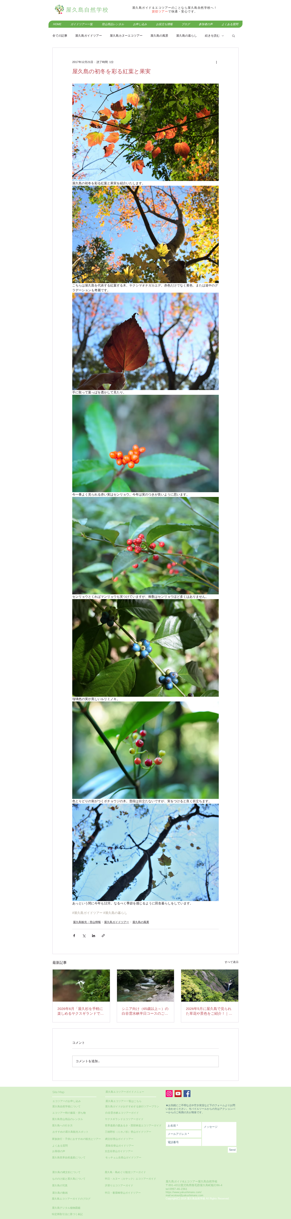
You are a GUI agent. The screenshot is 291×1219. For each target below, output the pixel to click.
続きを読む (212, 35)
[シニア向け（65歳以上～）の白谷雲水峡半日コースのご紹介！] (145, 986)
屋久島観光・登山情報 (87, 922)
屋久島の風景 (159, 35)
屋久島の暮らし (186, 35)
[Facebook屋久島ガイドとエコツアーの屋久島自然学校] (187, 1093)
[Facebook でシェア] (74, 935)
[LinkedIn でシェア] (93, 935)
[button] (233, 35)
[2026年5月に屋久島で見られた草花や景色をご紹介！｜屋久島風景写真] (209, 986)
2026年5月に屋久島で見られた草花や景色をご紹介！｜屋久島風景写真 (209, 1011)
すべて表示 (232, 962)
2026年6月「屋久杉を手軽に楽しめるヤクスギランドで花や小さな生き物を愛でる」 (80, 1011)
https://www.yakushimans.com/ (184, 1192)
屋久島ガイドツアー (88, 35)
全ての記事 (59, 35)
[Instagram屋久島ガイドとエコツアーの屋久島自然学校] (169, 1093)
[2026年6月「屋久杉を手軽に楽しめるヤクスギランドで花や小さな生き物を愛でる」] (81, 986)
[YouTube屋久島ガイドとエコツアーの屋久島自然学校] (178, 1093)
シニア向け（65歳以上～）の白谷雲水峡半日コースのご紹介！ (145, 1011)
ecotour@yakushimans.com (187, 1195)
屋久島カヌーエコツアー (126, 35)
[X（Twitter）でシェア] (84, 935)
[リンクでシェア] (103, 935)
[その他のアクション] (216, 62)
